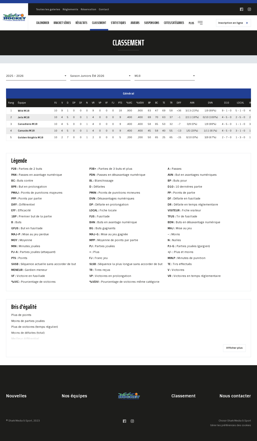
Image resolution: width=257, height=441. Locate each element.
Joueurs (135, 22)
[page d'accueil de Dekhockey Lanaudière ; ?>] (128, 396)
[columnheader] (11, 103)
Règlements (70, 9)
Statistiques (118, 22)
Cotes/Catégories (174, 22)
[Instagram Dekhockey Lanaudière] (249, 10)
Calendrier (42, 22)
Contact (104, 9)
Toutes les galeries (48, 9)
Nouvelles (16, 396)
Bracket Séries (62, 22)
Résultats (81, 22)
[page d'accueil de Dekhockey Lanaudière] (14, 17)
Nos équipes (74, 396)
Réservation (88, 9)
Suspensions (151, 22)
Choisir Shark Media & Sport (235, 420)
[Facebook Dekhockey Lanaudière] (241, 10)
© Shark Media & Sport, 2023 (23, 420)
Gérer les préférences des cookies (230, 425)
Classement (99, 22)
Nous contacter (235, 396)
